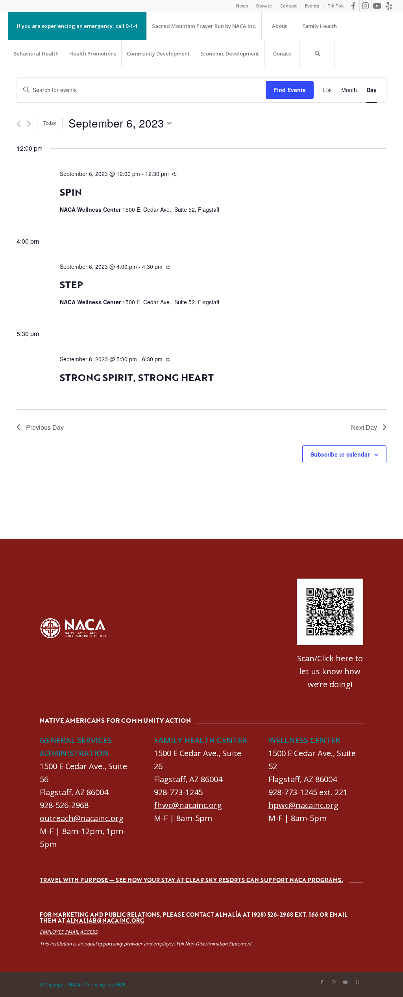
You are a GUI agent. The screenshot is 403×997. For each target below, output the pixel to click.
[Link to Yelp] (389, 6)
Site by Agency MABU (106, 985)
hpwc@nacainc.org (303, 805)
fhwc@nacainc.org (188, 805)
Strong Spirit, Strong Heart (137, 377)
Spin (71, 192)
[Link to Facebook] (353, 6)
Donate (264, 6)
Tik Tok (335, 6)
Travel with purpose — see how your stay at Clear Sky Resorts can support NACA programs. (191, 880)
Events (312, 6)
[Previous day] (19, 124)
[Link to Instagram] (365, 6)
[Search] (317, 53)
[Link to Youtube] (377, 6)
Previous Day (45, 427)
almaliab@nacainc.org (105, 920)
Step (71, 284)
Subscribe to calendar (340, 454)
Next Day (364, 427)
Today (49, 122)
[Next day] (29, 124)
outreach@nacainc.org (82, 818)
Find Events (290, 90)
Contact (288, 6)
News (242, 6)
